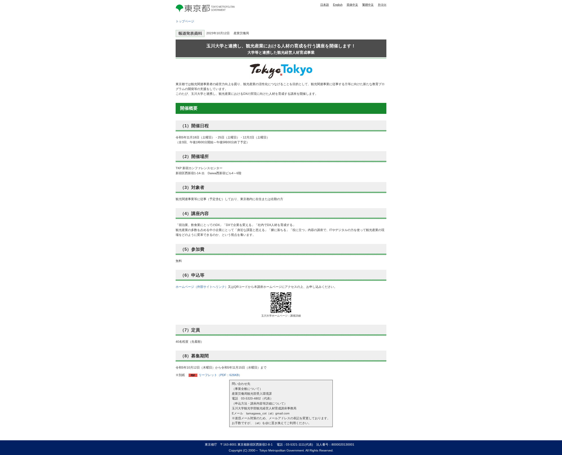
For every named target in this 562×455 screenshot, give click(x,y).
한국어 (382, 4)
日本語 (324, 4)
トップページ (185, 21)
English (337, 4)
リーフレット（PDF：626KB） (220, 375)
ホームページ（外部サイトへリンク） (202, 286)
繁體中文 (368, 4)
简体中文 (352, 4)
